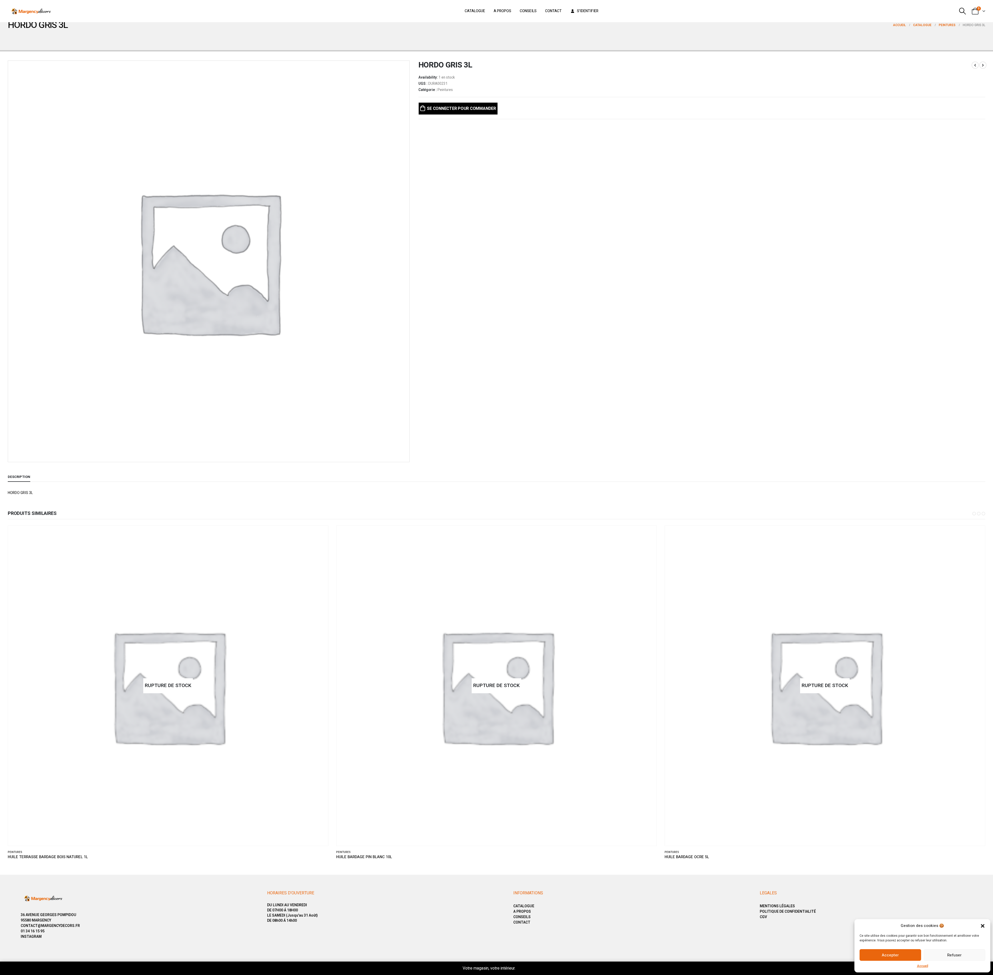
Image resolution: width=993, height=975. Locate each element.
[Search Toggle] (963, 11)
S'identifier (587, 11)
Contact (553, 11)
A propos (502, 11)
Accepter (890, 955)
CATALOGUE (523, 906)
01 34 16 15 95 (32, 931)
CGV (763, 917)
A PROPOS (522, 911)
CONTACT (521, 922)
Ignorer (523, 968)
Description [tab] (19, 476)
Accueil (922, 966)
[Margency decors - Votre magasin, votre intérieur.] (31, 11)
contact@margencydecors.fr (50, 925)
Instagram (31, 936)
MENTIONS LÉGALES (777, 906)
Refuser (954, 955)
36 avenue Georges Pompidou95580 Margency (48, 917)
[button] (982, 925)
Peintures (445, 90)
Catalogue (475, 11)
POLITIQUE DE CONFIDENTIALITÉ (788, 911)
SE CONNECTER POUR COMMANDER (461, 108)
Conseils (528, 11)
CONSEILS (522, 917)
